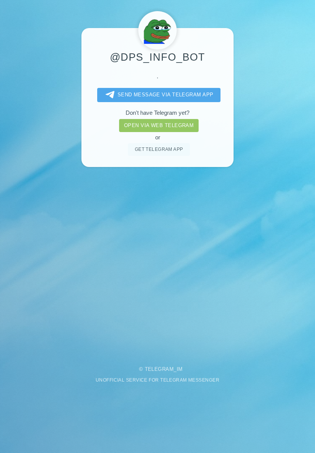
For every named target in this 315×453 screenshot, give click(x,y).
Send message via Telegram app (166, 95)
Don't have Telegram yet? (157, 113)
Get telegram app (159, 149)
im (180, 369)
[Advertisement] (157, 261)
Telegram (159, 369)
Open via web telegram (159, 125)
